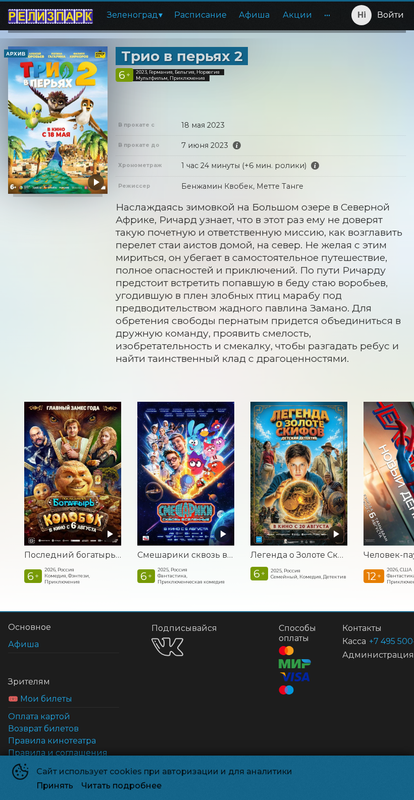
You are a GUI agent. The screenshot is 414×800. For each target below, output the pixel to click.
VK (167, 646)
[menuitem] (134, 15)
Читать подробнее (121, 785)
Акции (297, 15)
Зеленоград (132, 15)
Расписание (200, 15)
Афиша (254, 15)
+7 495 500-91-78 (375, 641)
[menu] (218, 15)
